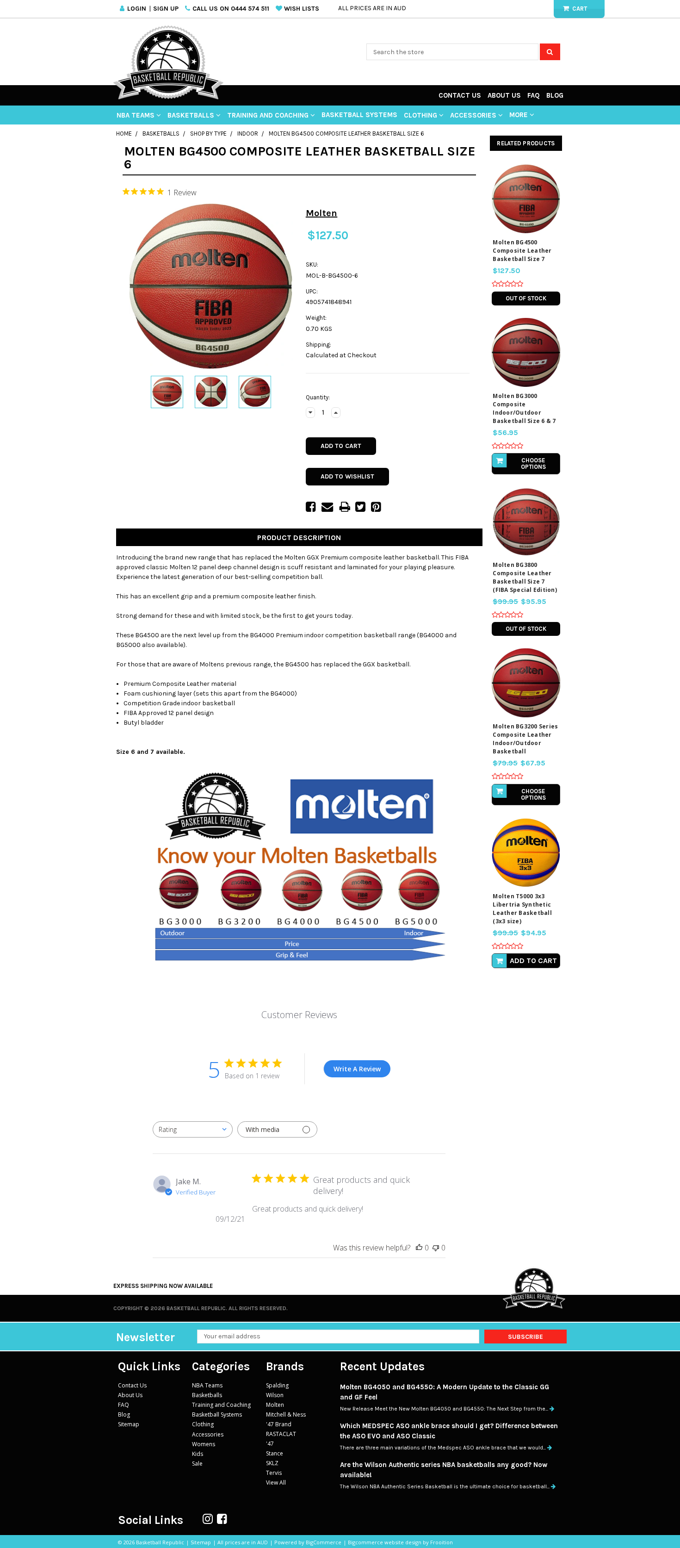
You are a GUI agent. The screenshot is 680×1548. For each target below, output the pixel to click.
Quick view (526, 195)
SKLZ (272, 1463)
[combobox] (193, 1129)
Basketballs (191, 115)
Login (136, 8)
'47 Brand (278, 1424)
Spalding (277, 1385)
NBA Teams (136, 115)
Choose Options (533, 463)
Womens (203, 1444)
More (519, 115)
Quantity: (318, 397)
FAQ (533, 95)
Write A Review (357, 1068)
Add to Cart (533, 960)
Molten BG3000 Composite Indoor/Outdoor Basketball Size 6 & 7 (524, 408)
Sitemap (128, 1424)
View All (276, 1482)
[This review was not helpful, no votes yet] (436, 1248)
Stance (274, 1453)
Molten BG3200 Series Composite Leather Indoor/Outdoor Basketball (525, 738)
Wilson (275, 1395)
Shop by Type (208, 133)
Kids (197, 1454)
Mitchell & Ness (286, 1414)
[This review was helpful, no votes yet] (419, 1248)
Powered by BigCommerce (307, 1542)
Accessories (474, 115)
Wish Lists (301, 8)
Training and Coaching (268, 115)
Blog (554, 95)
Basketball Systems (359, 115)
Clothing (421, 115)
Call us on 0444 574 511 (230, 8)
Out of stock (526, 298)
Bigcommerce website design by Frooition (400, 1542)
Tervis (274, 1473)
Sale (197, 1463)
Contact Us (460, 95)
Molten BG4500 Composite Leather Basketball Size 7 (522, 250)
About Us (504, 95)
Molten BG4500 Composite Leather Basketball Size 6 (346, 133)
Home (124, 133)
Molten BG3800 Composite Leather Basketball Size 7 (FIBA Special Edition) (525, 577)
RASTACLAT (281, 1434)
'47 (270, 1444)
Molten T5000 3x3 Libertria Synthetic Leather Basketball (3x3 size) (522, 908)
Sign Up (166, 8)
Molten (275, 1405)
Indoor (247, 133)
